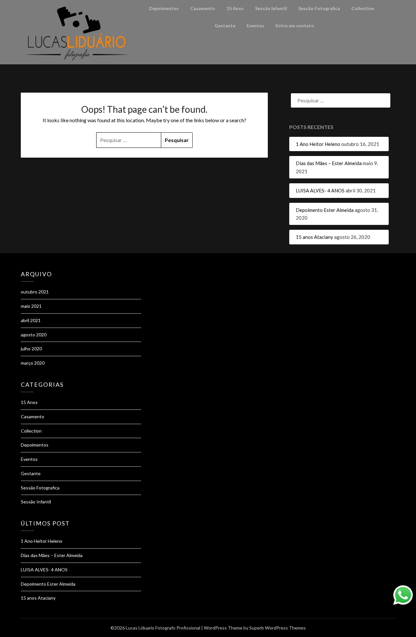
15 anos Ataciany (314, 237)
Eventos (255, 25)
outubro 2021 (35, 291)
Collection (362, 8)
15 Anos (235, 8)
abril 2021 (31, 320)
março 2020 (33, 363)
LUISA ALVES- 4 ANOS (320, 190)
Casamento (202, 8)
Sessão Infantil (271, 8)
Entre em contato (295, 25)
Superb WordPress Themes (277, 627)
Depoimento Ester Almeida (325, 210)
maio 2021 (31, 306)
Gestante (224, 25)
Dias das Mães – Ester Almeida (329, 163)
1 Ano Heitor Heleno (318, 144)
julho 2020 (31, 348)
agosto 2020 (33, 334)
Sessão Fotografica (319, 8)
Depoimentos (164, 8)
